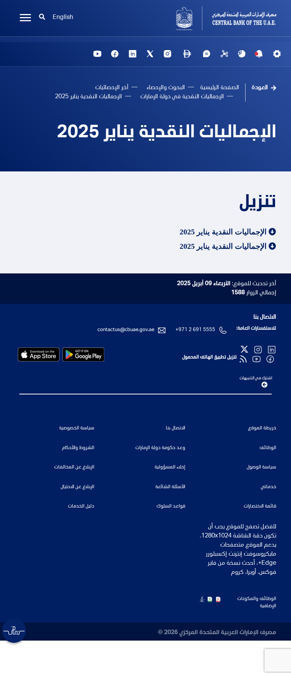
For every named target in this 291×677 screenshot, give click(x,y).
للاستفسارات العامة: (256, 328)
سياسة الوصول (261, 467)
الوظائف (268, 448)
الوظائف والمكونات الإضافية (256, 603)
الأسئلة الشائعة (170, 487)
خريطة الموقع (262, 428)
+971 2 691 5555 (195, 330)
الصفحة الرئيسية (219, 88)
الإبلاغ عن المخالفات (74, 467)
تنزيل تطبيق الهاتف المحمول (209, 357)
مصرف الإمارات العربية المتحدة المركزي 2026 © (217, 633)
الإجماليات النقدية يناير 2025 (166, 133)
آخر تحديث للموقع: (226, 284)
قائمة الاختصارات (260, 506)
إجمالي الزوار (253, 293)
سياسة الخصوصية (76, 428)
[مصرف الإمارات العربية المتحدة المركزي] (213, 18)
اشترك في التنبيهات (255, 378)
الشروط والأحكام (78, 448)
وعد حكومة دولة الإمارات (160, 448)
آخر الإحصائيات (111, 88)
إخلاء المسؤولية (170, 467)
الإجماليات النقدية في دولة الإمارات (182, 97)
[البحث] (42, 18)
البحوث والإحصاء (166, 88)
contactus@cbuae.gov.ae (125, 330)
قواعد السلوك (170, 506)
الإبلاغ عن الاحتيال (77, 487)
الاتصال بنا (264, 317)
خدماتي (268, 487)
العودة (260, 88)
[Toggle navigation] (25, 18)
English (63, 18)
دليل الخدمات (81, 506)
